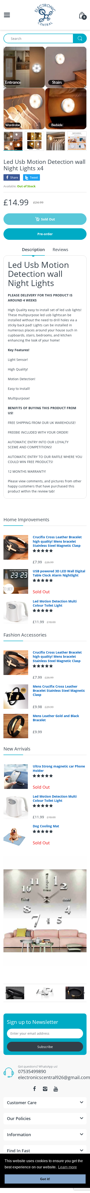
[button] (43, 550)
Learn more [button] (67, 1167)
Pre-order (45, 234)
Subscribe (45, 1047)
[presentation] (5, 992)
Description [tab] (33, 249)
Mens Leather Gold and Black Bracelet (56, 718)
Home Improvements (26, 519)
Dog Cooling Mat (46, 826)
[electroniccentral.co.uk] (45, 14)
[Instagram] (45, 1088)
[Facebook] (34, 1088)
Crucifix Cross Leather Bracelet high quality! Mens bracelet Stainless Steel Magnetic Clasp (57, 541)
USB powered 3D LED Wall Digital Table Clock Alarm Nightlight (59, 573)
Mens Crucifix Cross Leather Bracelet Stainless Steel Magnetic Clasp (59, 690)
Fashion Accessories (25, 635)
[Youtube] (55, 1088)
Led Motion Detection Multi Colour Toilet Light (55, 603)
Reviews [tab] (60, 249)
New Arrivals (16, 749)
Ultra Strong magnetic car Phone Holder (59, 768)
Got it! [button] (45, 1179)
